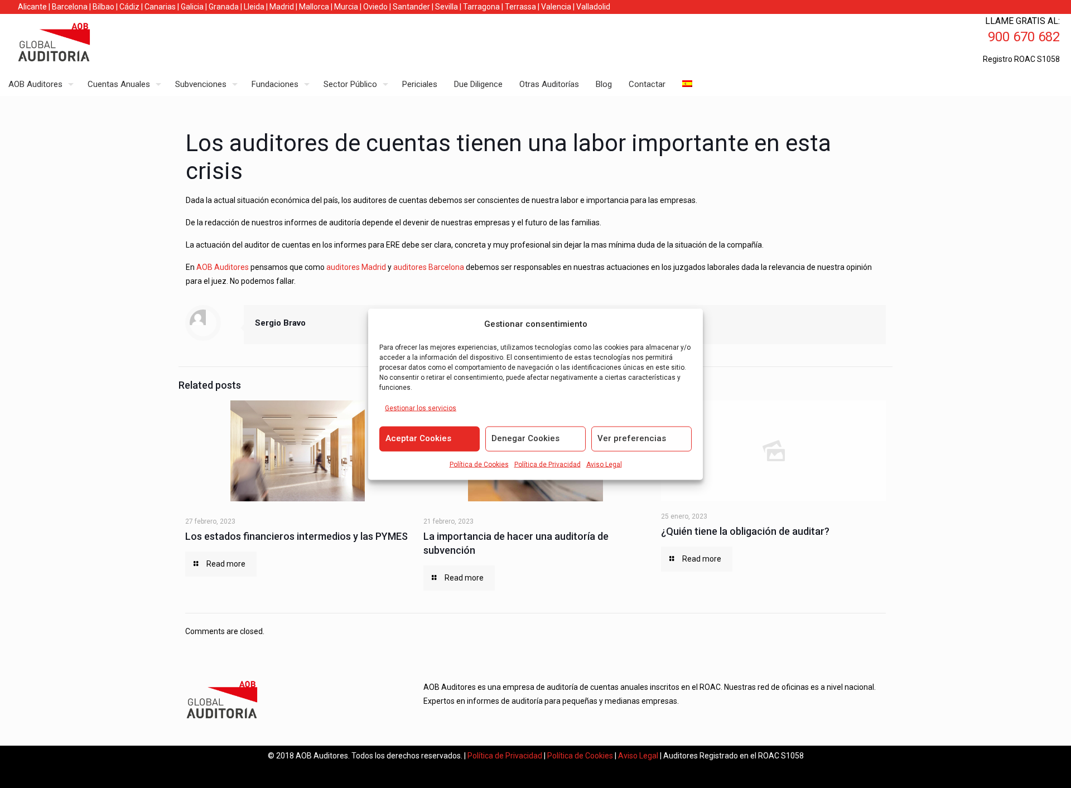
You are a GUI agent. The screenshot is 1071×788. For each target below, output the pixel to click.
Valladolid (593, 6)
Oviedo (375, 6)
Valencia (556, 6)
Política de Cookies (479, 464)
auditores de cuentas (340, 143)
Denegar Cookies (525, 438)
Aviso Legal (604, 464)
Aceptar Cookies (418, 438)
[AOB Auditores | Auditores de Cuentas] (78, 43)
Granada (224, 6)
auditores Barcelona (428, 267)
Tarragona (481, 6)
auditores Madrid (356, 267)
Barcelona (70, 6)
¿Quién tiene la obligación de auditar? (745, 531)
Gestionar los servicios (420, 408)
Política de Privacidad (547, 464)
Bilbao (103, 6)
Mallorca (314, 6)
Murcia (346, 6)
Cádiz (129, 6)
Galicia (192, 6)
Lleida (254, 6)
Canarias (160, 6)
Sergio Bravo (280, 323)
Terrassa (520, 6)
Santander (411, 6)
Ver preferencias (631, 438)
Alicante (32, 6)
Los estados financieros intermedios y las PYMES (296, 536)
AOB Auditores (222, 267)
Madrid (281, 6)
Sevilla (446, 6)
